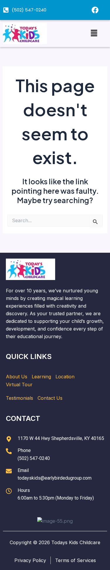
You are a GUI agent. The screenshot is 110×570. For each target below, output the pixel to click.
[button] (94, 33)
